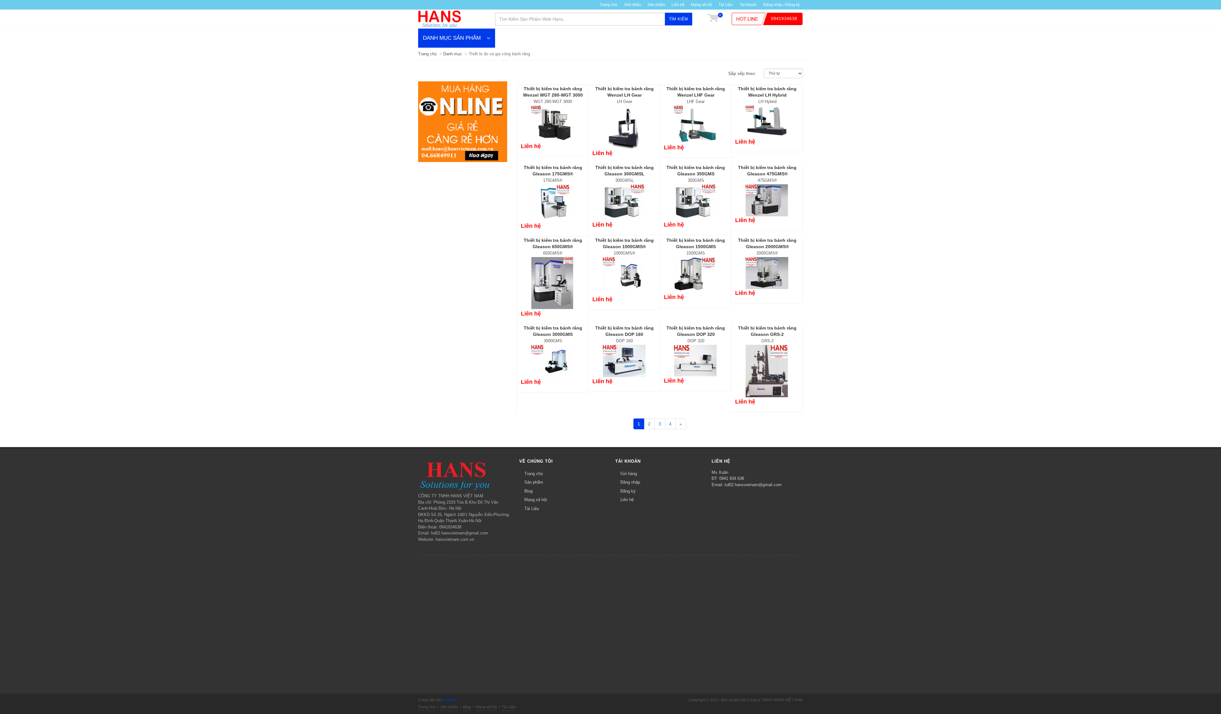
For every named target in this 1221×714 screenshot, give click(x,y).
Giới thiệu (632, 5)
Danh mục (452, 53)
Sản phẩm (656, 5)
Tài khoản (748, 5)
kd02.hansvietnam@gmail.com (753, 484)
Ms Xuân (720, 472)
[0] (713, 19)
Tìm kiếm (678, 19)
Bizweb (449, 700)
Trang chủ (427, 53)
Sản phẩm (533, 482)
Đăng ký (628, 491)
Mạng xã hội (701, 5)
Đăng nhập (630, 482)
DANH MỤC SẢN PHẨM (452, 38)
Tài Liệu (726, 5)
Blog (528, 491)
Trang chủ (608, 5)
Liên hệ (678, 5)
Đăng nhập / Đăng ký (781, 5)
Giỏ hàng (628, 473)
